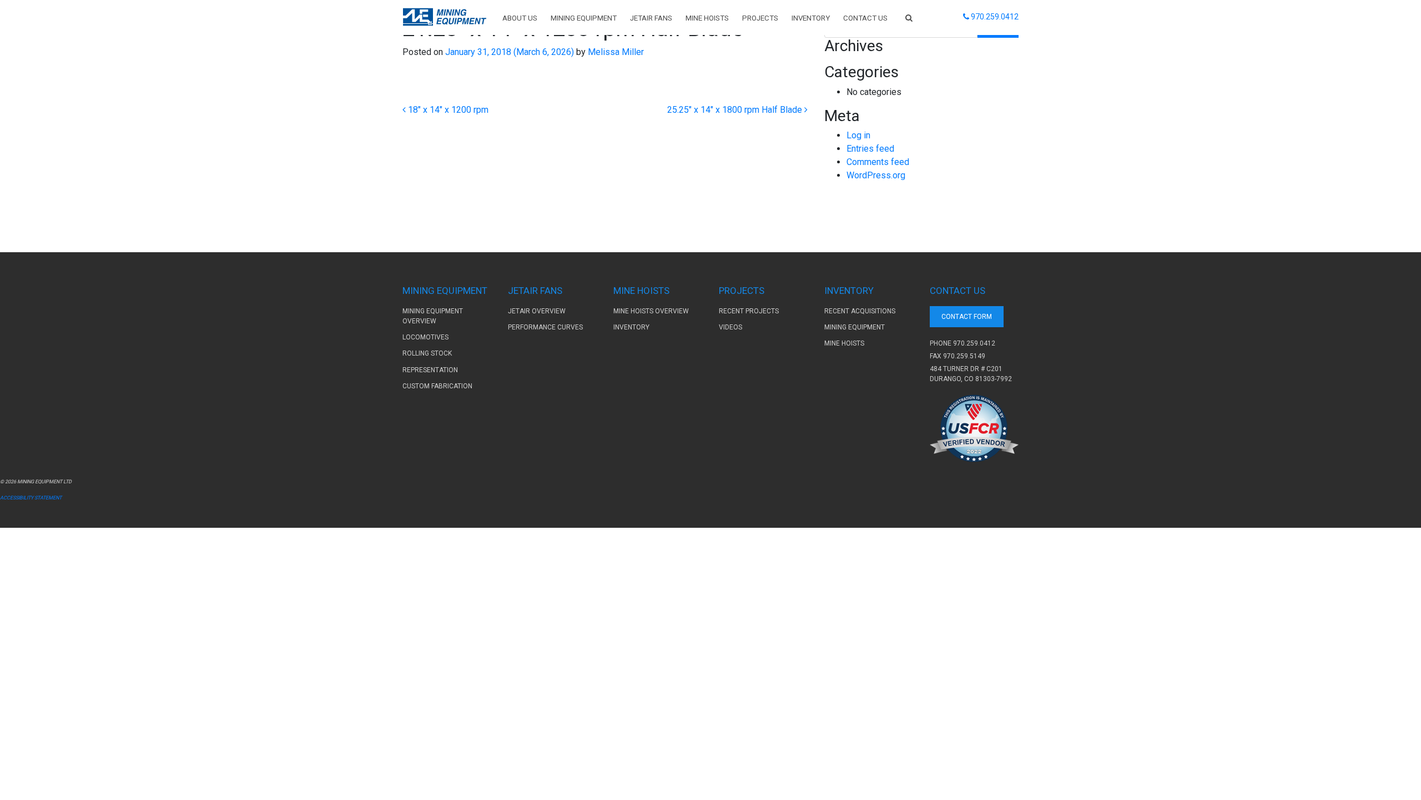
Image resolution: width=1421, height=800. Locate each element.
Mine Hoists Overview (651, 311)
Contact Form (966, 317)
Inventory (811, 18)
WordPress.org (875, 175)
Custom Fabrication (437, 386)
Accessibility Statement (31, 498)
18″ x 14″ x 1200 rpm (447, 109)
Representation (430, 370)
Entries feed (870, 148)
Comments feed (877, 162)
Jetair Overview (537, 311)
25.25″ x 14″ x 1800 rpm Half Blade (735, 109)
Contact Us (865, 18)
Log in (858, 135)
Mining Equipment (584, 18)
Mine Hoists (707, 18)
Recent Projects (749, 311)
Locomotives (425, 337)
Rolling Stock (427, 353)
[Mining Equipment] (444, 16)
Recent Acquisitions (859, 311)
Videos (730, 327)
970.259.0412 (974, 343)
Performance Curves (545, 327)
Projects (760, 18)
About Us (519, 18)
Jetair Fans (651, 18)
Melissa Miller (615, 52)
